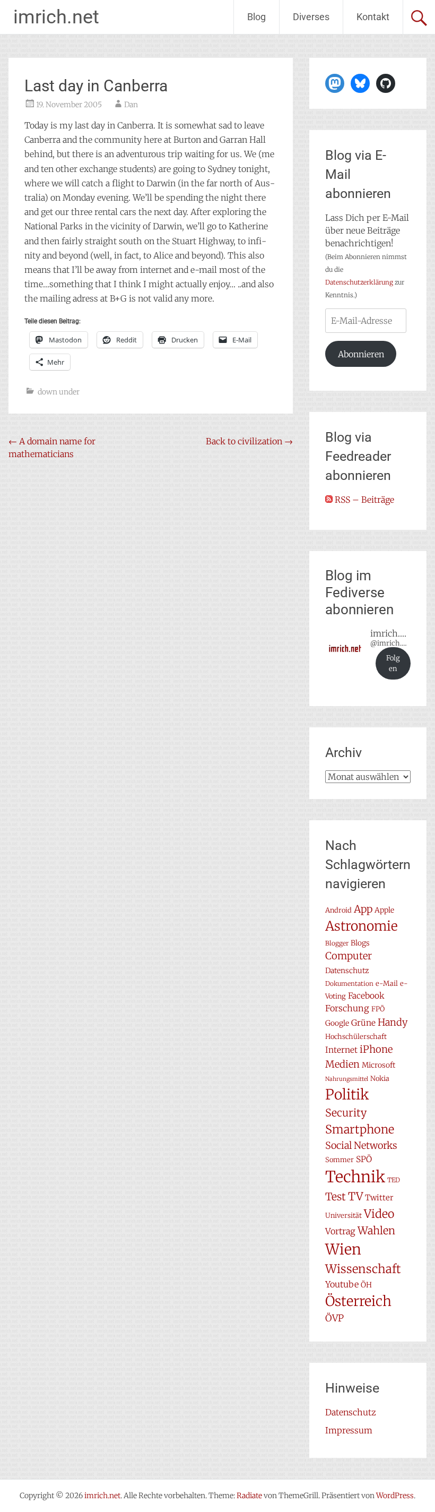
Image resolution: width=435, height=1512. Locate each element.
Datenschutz (347, 970)
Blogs (360, 943)
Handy (392, 1022)
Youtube (342, 1284)
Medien (342, 1064)
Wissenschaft (363, 1268)
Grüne (363, 1023)
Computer (348, 956)
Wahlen (376, 1230)
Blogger (337, 943)
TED (393, 1180)
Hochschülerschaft (356, 1036)
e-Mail (387, 983)
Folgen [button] (393, 663)
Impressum (348, 1430)
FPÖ (378, 1008)
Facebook (366, 996)
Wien (343, 1249)
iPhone (376, 1049)
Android (338, 910)
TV (355, 1197)
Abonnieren (361, 354)
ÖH (366, 1285)
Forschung (347, 1008)
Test (335, 1196)
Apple (384, 910)
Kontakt (372, 16)
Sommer (339, 1159)
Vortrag (340, 1231)
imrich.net (56, 17)
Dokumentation (349, 983)
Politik (347, 1094)
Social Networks (361, 1145)
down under (59, 392)
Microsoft (378, 1065)
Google (337, 1023)
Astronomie (361, 926)
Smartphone (359, 1129)
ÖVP (334, 1318)
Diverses (311, 16)
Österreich (358, 1301)
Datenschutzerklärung (359, 282)
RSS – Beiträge (363, 499)
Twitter (379, 1197)
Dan (131, 104)
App (363, 909)
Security (346, 1112)
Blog (256, 16)
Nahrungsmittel (346, 1079)
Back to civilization (249, 441)
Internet (341, 1050)
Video (379, 1214)
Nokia (379, 1078)
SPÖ (364, 1159)
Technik (355, 1177)
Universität (343, 1215)
